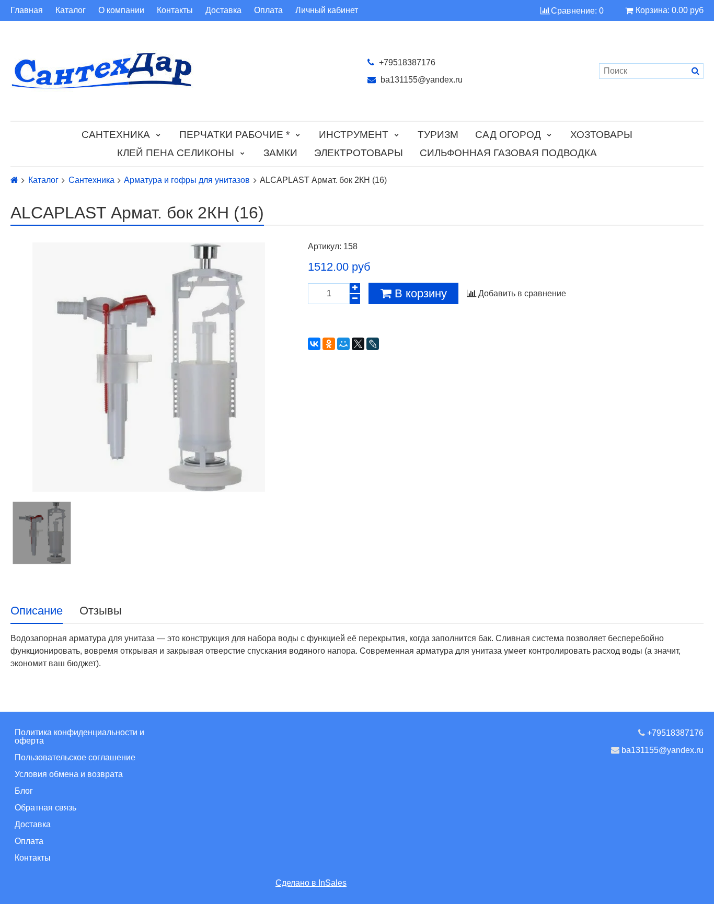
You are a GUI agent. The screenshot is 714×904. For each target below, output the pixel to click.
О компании (121, 10)
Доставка (223, 10)
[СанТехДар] (178, 71)
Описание (36, 610)
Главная (26, 10)
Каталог (70, 10)
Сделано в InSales (311, 882)
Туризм (438, 134)
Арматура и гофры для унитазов (187, 180)
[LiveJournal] (372, 344)
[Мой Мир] (343, 344)
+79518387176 (406, 62)
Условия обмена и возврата (69, 774)
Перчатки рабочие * (234, 134)
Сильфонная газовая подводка (508, 152)
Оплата (268, 10)
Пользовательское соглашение (75, 757)
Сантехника (116, 134)
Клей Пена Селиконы (175, 152)
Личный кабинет (326, 10)
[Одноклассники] (329, 344)
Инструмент (353, 134)
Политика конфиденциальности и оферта (79, 736)
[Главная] (14, 180)
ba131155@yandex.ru (420, 79)
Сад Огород (508, 134)
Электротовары (358, 152)
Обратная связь (45, 807)
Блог (24, 790)
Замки (280, 152)
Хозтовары (601, 134)
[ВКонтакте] (314, 344)
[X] (358, 344)
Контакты (175, 10)
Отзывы (100, 610)
